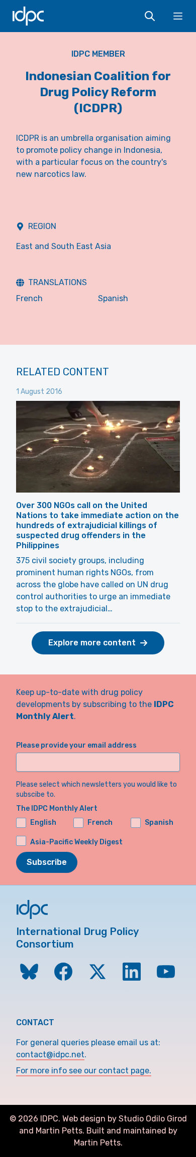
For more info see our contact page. (83, 1070)
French (29, 298)
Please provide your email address (76, 745)
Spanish (113, 298)
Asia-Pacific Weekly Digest (76, 842)
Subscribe (47, 862)
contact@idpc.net (50, 1054)
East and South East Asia (63, 246)
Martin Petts (59, 1130)
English (43, 822)
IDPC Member (98, 54)
